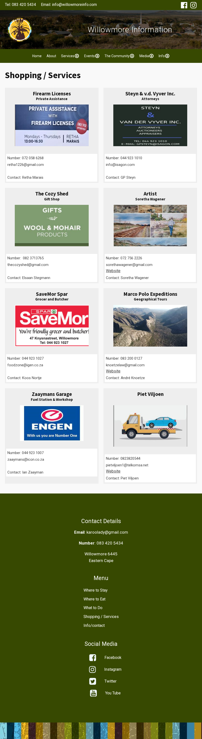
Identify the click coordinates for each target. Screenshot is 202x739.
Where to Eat (94, 599)
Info (162, 56)
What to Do (93, 607)
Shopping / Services (101, 616)
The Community (117, 56)
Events (89, 56)
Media (144, 56)
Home (37, 56)
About (51, 56)
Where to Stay (96, 590)
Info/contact (94, 625)
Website (113, 270)
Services (67, 56)
